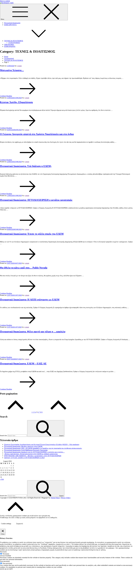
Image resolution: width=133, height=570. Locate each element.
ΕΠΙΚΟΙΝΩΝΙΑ (9, 46)
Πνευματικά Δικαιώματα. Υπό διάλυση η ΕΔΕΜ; (26, 166)
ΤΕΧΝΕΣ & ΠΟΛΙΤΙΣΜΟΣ (13, 41)
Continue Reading (6, 96)
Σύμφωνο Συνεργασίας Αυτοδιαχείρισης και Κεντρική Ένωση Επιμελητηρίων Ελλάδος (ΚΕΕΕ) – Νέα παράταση (41, 444)
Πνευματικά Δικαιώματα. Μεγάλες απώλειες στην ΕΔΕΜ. (23, 446)
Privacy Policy (66, 498)
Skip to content (5, 1)
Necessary (5, 554)
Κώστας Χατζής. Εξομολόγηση (16, 102)
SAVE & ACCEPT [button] (6, 569)
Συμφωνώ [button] (19, 523)
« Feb (2, 479)
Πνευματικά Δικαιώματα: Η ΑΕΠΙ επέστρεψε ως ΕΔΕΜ (29, 299)
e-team (19, 66)
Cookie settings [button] (6, 523)
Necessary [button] (3, 552)
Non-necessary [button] (5, 561)
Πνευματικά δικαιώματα (12, 23)
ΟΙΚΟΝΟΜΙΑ (9, 44)
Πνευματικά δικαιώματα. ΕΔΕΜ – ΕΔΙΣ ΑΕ (23, 363)
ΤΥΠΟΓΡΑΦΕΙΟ (14, 43)
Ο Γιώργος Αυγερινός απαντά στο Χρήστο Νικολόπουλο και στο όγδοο (37, 134)
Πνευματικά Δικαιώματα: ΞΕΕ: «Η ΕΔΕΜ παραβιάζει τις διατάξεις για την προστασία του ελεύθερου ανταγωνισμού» (43, 448)
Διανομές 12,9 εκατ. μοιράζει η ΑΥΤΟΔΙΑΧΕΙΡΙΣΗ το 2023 (24, 458)
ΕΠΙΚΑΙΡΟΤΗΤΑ (10, 25)
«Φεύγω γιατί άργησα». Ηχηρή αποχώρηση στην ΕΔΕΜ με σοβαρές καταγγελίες (31, 454)
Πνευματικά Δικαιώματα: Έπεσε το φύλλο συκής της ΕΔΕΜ (32, 233)
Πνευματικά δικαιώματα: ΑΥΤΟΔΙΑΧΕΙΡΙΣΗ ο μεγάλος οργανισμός (36, 200)
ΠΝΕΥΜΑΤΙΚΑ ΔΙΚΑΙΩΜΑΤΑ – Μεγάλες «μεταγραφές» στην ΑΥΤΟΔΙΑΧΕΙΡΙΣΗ (32, 456)
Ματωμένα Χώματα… (12, 70)
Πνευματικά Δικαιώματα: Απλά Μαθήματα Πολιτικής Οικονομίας (26, 450)
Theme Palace (55, 498)
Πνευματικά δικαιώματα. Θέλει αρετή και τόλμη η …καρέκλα (32, 331)
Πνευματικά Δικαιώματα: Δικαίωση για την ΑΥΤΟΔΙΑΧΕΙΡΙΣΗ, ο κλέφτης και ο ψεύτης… (34, 452)
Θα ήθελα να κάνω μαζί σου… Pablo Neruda (23, 267)
